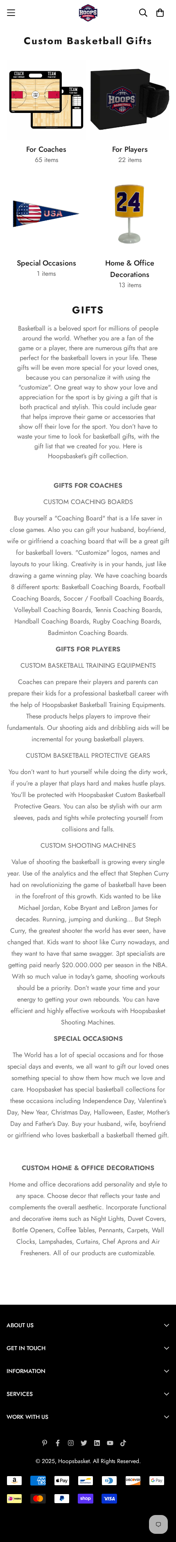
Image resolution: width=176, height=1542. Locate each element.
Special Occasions (46, 263)
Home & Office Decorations (129, 269)
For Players (130, 149)
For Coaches (46, 149)
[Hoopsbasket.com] (88, 13)
